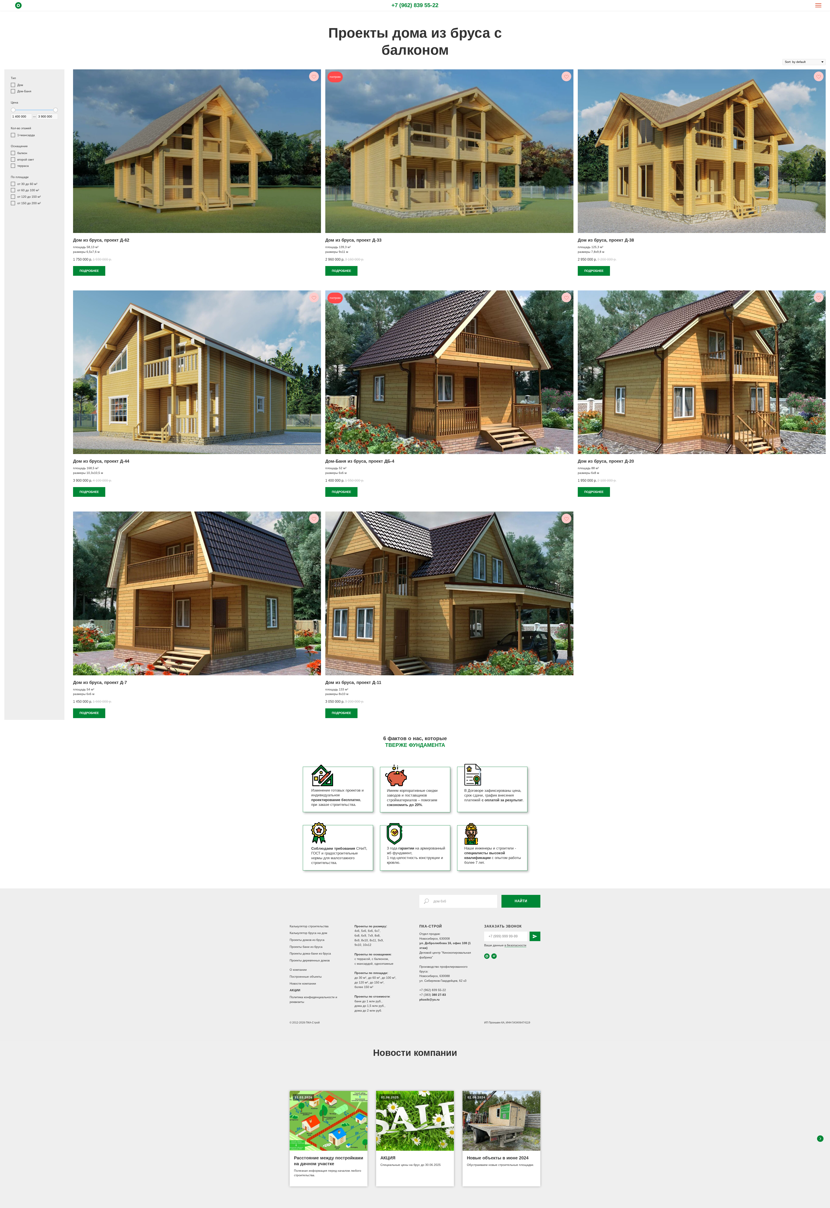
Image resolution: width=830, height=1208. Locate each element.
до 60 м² (374, 977)
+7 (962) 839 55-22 (414, 5)
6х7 (377, 930)
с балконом (380, 959)
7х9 (370, 935)
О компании (298, 969)
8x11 (373, 940)
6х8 (356, 935)
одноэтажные (383, 963)
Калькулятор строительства (309, 926)
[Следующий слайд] (820, 1138)
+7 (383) (425, 994)
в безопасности (515, 945)
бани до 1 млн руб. (367, 1001)
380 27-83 (439, 994)
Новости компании (303, 983)
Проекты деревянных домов (310, 960)
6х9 (363, 935)
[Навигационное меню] (818, 5)
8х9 (356, 940)
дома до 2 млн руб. (368, 1010)
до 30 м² (360, 977)
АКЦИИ (295, 990)
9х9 (380, 940)
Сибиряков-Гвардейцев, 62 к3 (445, 980)
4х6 (356, 930)
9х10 (357, 945)
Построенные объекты (306, 976)
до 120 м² (361, 982)
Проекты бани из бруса (306, 946)
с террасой (362, 959)
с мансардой (363, 963)
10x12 (367, 945)
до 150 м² (376, 982)
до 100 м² (388, 977)
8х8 (377, 935)
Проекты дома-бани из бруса (310, 953)
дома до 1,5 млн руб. (369, 1005)
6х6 (370, 930)
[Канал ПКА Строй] (494, 956)
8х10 (364, 940)
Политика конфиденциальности (312, 997)
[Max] (18, 7)
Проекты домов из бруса (307, 940)
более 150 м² (363, 987)
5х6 (363, 930)
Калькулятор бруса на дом (308, 933)
